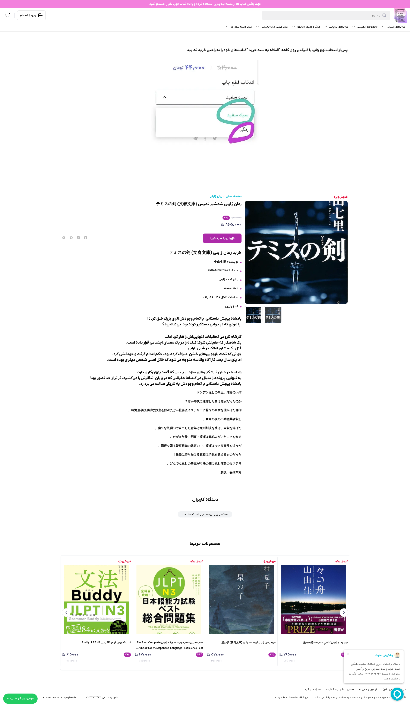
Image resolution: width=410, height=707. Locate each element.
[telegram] (71, 238)
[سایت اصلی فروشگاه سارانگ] (400, 15)
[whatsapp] (63, 238)
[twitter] (78, 238)
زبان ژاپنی (215, 196)
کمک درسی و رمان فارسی (274, 27)
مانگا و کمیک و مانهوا (308, 27)
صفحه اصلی (234, 196)
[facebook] (85, 238)
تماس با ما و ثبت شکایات (340, 689)
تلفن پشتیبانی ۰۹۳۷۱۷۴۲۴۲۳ (102, 697)
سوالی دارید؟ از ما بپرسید (20, 698)
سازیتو (279, 697)
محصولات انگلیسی (367, 27)
